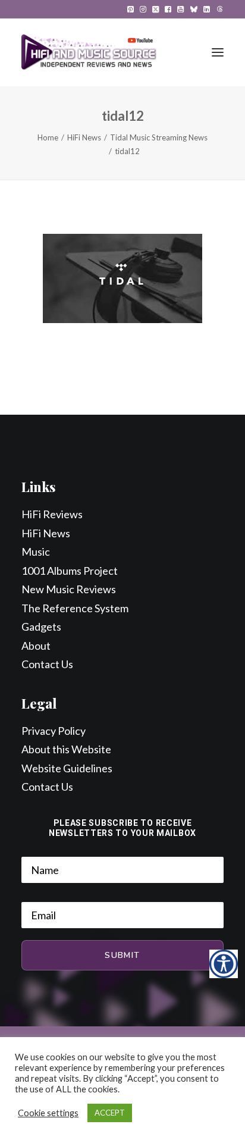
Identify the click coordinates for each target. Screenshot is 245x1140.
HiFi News (84, 137)
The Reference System (74, 608)
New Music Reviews (68, 589)
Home (47, 137)
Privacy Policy (53, 730)
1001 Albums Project (69, 570)
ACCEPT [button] (110, 1112)
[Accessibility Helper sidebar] (223, 964)
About (36, 645)
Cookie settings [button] (48, 1113)
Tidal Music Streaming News (159, 137)
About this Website (66, 749)
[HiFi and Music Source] (88, 52)
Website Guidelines (66, 768)
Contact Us (47, 664)
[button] (130, 9)
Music (35, 551)
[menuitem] (130, 9)
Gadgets (41, 626)
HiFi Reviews (52, 514)
